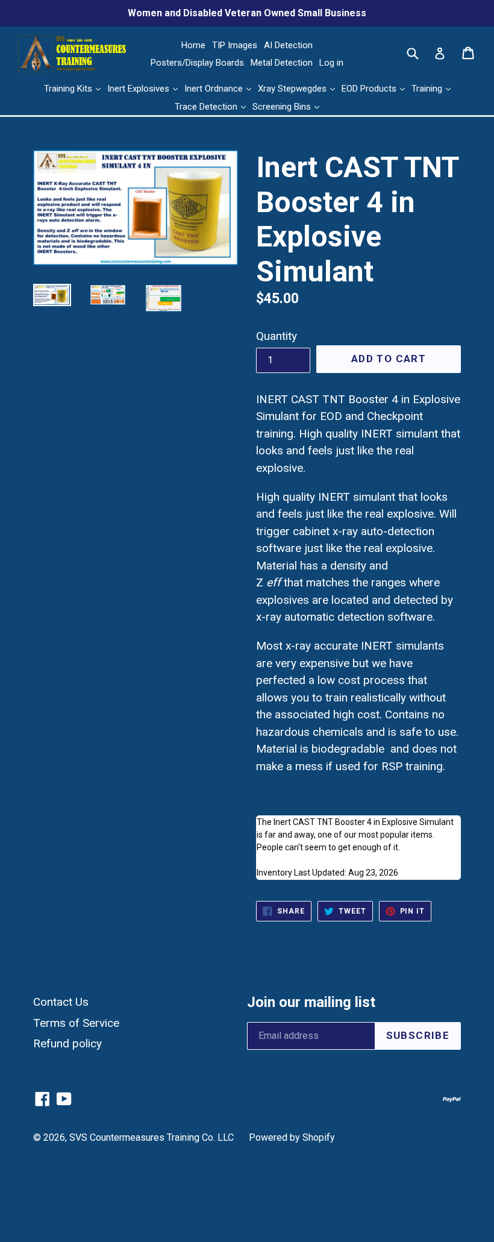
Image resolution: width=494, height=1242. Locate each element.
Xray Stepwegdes (293, 88)
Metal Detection (282, 62)
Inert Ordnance (214, 88)
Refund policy (67, 1043)
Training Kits (69, 88)
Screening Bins (282, 106)
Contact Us (61, 1002)
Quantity (276, 336)
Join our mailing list (311, 1002)
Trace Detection (207, 106)
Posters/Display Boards (197, 62)
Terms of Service (76, 1023)
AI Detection (288, 45)
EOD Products (370, 88)
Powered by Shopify (292, 1137)
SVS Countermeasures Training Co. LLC (151, 1137)
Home (193, 45)
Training (428, 88)
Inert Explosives (139, 88)
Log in (331, 62)
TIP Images (234, 45)
